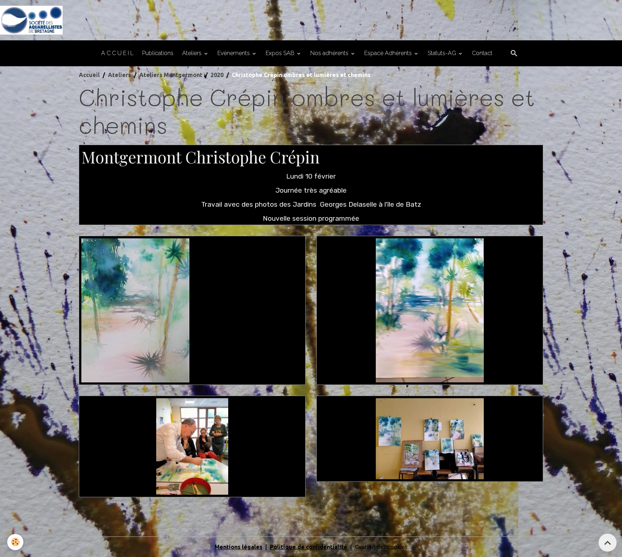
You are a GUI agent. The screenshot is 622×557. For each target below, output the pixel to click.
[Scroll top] (608, 543)
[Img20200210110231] (430, 310)
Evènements (234, 53)
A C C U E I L (117, 53)
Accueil (89, 75)
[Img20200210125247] (430, 438)
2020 (217, 75)
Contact (482, 53)
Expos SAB (281, 53)
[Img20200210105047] (192, 446)
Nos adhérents (330, 53)
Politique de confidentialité (308, 547)
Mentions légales (238, 547)
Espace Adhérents (388, 53)
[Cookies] (15, 542)
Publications (157, 53)
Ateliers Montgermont (170, 75)
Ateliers (192, 53)
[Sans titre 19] (135, 310)
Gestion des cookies (381, 547)
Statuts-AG (443, 53)
